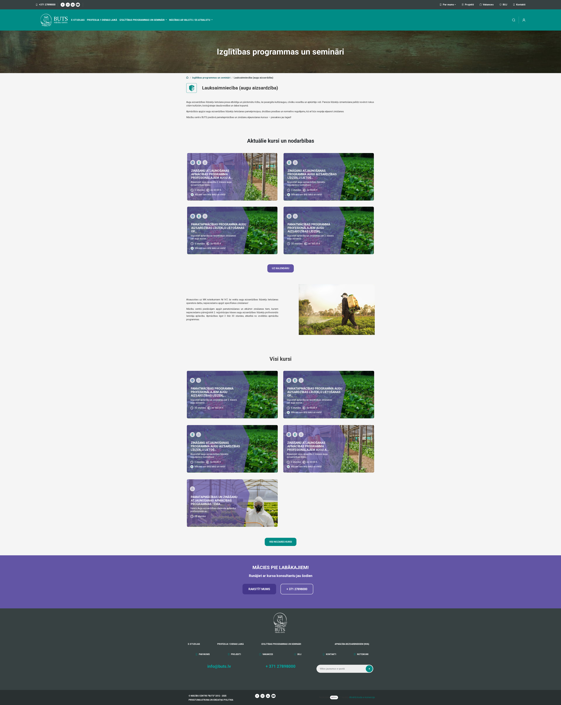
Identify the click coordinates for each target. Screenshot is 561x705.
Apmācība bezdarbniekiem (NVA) (348, 644)
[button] (369, 668)
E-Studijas (194, 644)
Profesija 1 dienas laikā (230, 644)
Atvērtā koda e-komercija (362, 697)
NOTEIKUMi (362, 654)
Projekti (469, 4)
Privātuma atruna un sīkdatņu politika (211, 700)
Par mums (204, 654)
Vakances (488, 4)
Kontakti (520, 4)
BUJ (505, 4)
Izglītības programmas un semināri (211, 77)
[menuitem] (78, 20)
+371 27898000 (47, 4)
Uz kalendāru (280, 268)
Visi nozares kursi (280, 541)
